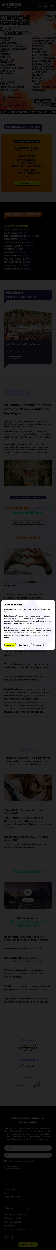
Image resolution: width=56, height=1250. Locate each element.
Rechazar (37, 645)
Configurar (23, 645)
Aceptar (10, 645)
